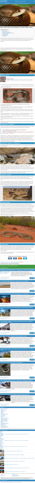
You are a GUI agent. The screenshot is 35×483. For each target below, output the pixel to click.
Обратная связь (2, 475)
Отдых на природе (4, 419)
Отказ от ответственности (17, 482)
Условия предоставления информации (6, 482)
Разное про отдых (4, 427)
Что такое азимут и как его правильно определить (11, 362)
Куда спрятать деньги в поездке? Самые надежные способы (13, 336)
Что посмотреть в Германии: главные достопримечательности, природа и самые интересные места (16, 322)
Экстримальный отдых (4, 426)
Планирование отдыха (4, 423)
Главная (16, 1)
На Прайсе (4, 1)
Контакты (24, 1)
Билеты (2, 422)
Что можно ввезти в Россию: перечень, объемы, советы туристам (14, 394)
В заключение (4, 35)
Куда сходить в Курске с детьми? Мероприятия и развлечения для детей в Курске (16, 308)
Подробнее (32, 278)
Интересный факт (5, 34)
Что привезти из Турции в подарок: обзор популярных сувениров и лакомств (19, 79)
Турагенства (3, 425)
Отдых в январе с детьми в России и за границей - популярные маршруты (16, 380)
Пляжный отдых (3, 424)
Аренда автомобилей (4, 420)
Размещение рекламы (15, 475)
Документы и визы (4, 421)
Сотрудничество (14, 474)
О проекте (20, 1)
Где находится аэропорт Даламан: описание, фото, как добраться (14, 281)
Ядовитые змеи (4, 31)
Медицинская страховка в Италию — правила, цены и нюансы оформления (16, 270)
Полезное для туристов (3, 278)
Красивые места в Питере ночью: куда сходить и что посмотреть (14, 293)
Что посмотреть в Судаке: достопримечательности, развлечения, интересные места (17, 349)
